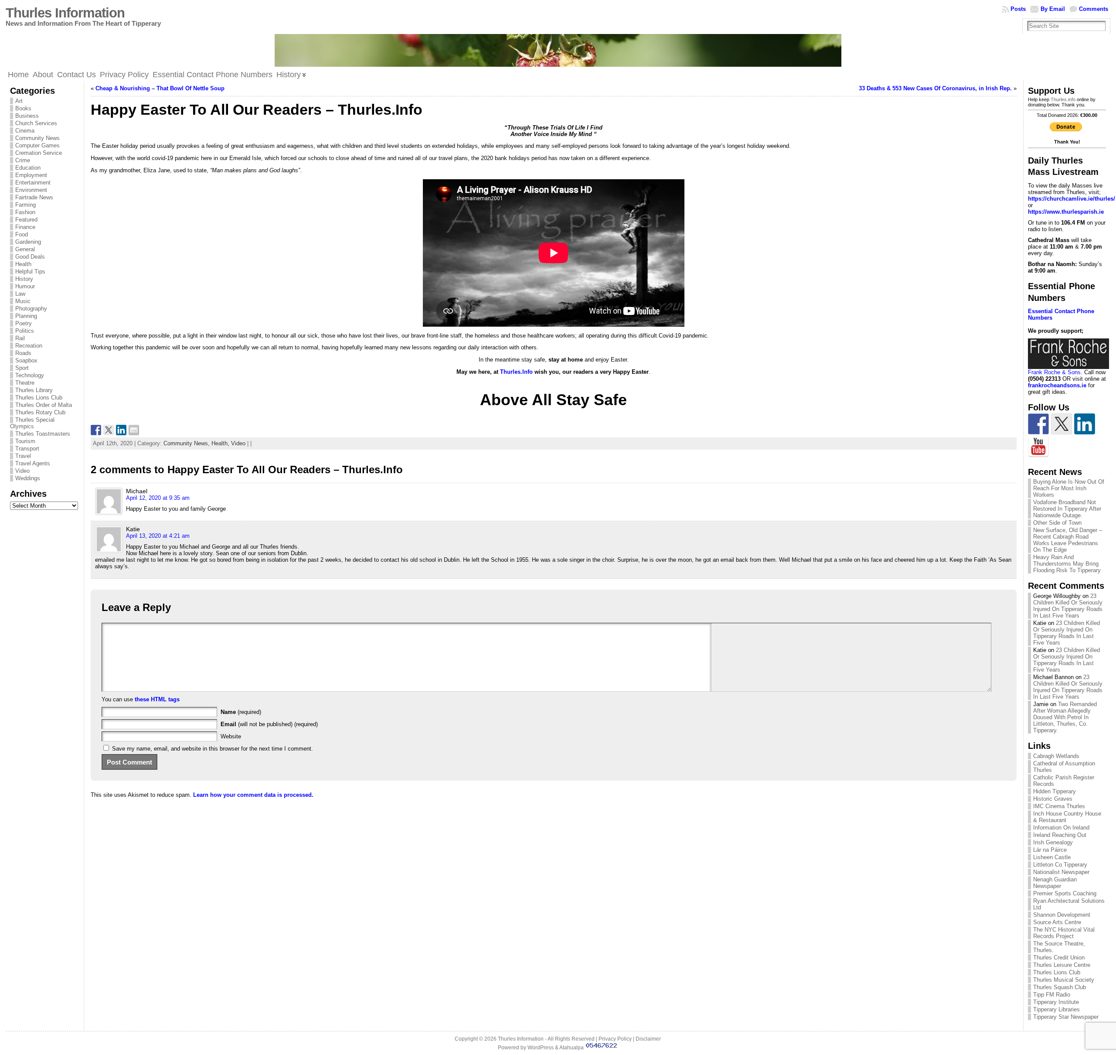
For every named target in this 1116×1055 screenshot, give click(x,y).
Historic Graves (1052, 799)
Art (19, 101)
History (24, 279)
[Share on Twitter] (108, 430)
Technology (29, 375)
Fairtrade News (34, 197)
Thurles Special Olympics (32, 423)
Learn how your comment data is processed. (253, 795)
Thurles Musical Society (1063, 979)
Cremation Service (38, 153)
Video (22, 471)
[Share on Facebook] (96, 430)
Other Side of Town (1057, 522)
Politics (24, 331)
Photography (31, 308)
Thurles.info (1063, 99)
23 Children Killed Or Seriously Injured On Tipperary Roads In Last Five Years (1067, 606)
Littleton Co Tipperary (1060, 864)
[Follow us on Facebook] (1038, 423)
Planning (26, 316)
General (25, 249)
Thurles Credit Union (1059, 957)
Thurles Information (65, 12)
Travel (23, 456)
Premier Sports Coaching (1064, 893)
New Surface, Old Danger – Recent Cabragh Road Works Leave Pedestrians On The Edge (1067, 540)
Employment (31, 175)
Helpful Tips (30, 271)
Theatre (24, 382)
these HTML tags (157, 699)
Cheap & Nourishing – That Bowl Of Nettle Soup (160, 88)
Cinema (24, 130)
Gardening (28, 242)
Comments (1093, 9)
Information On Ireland (1061, 827)
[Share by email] (134, 430)
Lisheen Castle (1052, 857)
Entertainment (33, 182)
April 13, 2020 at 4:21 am (158, 536)
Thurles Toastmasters (42, 433)
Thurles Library (34, 390)
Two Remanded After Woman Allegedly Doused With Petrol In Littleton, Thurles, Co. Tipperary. (1065, 717)
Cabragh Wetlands (1056, 756)
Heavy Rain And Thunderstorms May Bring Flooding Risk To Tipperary (1067, 564)
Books (23, 108)
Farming (25, 204)
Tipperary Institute (1056, 1002)
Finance (25, 227)
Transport (27, 448)
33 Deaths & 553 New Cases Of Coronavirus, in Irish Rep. (935, 88)
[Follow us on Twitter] (1061, 423)
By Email (1053, 9)
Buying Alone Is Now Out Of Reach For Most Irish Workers (1068, 488)
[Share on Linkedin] (121, 430)
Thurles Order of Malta (43, 405)
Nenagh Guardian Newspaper (1055, 882)
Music (23, 301)
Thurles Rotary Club (40, 412)
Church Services (36, 123)
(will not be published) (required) (269, 724)
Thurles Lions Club (38, 397)
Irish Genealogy (1053, 842)
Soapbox (26, 360)
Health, (221, 443)
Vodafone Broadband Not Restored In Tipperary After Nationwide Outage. (1067, 509)
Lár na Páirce (1050, 850)
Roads (23, 353)
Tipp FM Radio (1051, 994)
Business (27, 116)
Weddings (27, 478)
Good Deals (30, 256)
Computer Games (37, 145)
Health (23, 264)
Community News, (187, 443)
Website (231, 736)
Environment (31, 190)
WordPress (540, 1048)
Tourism (25, 441)
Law (20, 293)
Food (21, 234)
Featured (26, 219)
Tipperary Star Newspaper (1066, 1017)
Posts (1018, 9)
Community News (37, 138)
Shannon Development (1061, 915)
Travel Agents (32, 463)
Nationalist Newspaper (1061, 872)
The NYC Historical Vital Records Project (1064, 932)
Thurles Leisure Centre (1061, 965)
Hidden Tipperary (1054, 791)
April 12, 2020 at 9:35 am (158, 498)
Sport (22, 368)
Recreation (28, 345)
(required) (241, 712)
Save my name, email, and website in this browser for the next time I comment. (212, 748)
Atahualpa (571, 1048)
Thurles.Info (515, 372)
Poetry (23, 323)
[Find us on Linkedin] (1084, 423)
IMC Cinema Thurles (1059, 806)
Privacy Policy (615, 1039)
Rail (20, 338)
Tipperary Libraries (1056, 1009)
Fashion (25, 212)
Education (28, 167)
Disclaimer (648, 1039)
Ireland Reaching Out (1059, 835)
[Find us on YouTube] (1038, 447)
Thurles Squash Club (1059, 987)
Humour (25, 286)
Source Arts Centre (1057, 922)
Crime (22, 160)
